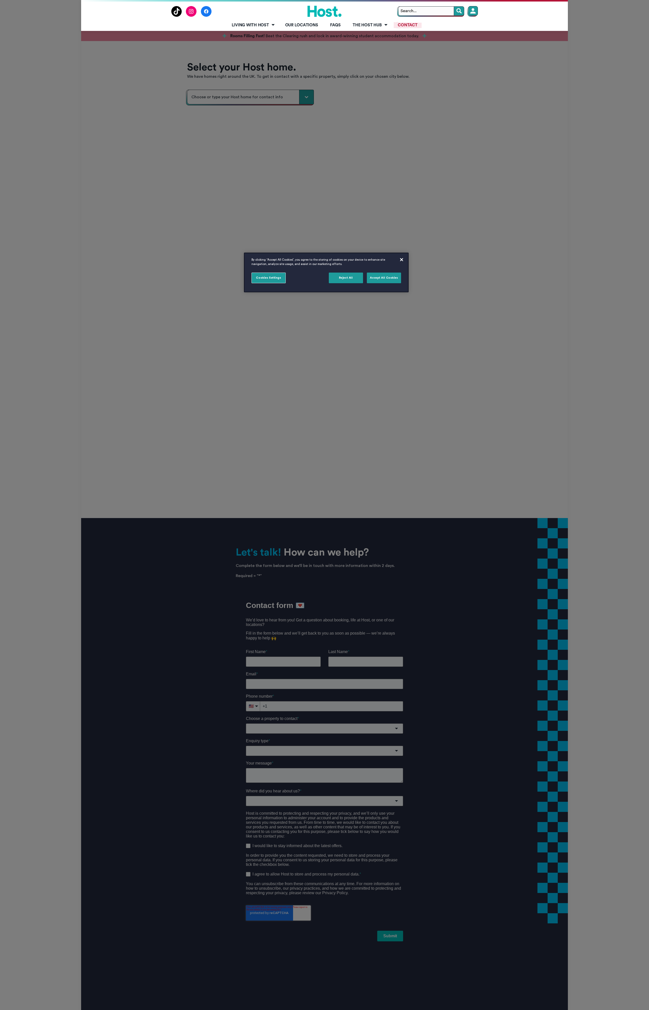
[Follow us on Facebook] (206, 15)
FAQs (335, 25)
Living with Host (250, 25)
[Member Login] (473, 11)
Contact (407, 25)
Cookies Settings (268, 277)
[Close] (401, 259)
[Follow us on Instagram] (191, 15)
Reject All (346, 277)
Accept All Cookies (384, 277)
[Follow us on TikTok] (176, 15)
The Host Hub (367, 25)
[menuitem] (252, 25)
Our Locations (301, 25)
